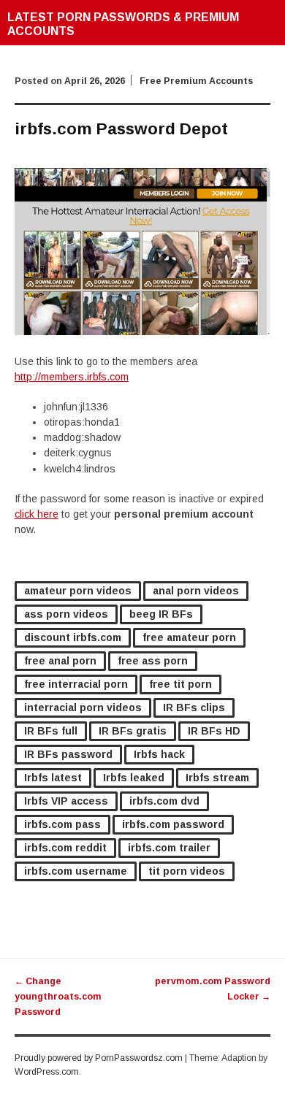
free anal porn (60, 661)
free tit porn (180, 684)
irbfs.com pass (62, 824)
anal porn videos (196, 591)
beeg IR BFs (161, 614)
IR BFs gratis (133, 731)
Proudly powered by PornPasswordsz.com (99, 1058)
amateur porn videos (78, 591)
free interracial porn (76, 684)
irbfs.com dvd (164, 801)
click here (36, 514)
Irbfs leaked (133, 777)
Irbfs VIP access (66, 801)
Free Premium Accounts (196, 81)
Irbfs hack (159, 754)
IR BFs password (68, 754)
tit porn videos (186, 871)
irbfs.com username (75, 871)
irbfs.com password (173, 824)
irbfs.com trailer (169, 848)
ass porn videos (66, 614)
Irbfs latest (53, 777)
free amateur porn (189, 637)
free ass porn (153, 661)
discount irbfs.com (72, 637)
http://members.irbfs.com (72, 377)
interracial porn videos (83, 707)
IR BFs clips (194, 707)
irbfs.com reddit (65, 848)
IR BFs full (50, 731)
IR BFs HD (214, 731)
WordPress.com (47, 1072)
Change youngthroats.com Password (58, 996)
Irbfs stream (217, 777)
